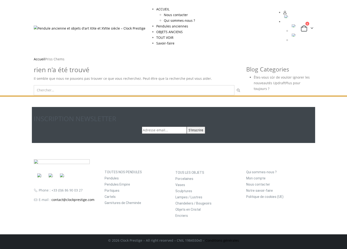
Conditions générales (222, 240)
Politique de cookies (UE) (265, 197)
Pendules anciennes (172, 26)
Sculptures (183, 191)
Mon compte (256, 178)
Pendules (112, 178)
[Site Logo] (89, 28)
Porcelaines (184, 179)
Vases (180, 185)
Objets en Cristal (188, 209)
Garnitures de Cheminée (123, 203)
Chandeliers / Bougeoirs (193, 203)
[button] (271, 28)
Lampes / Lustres (188, 197)
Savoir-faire (165, 43)
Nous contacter (176, 15)
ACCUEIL (162, 9)
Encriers (181, 216)
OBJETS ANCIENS (169, 32)
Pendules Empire (117, 184)
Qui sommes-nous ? (179, 20)
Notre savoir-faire (259, 190)
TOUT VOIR (165, 37)
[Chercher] (238, 90)
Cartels (110, 197)
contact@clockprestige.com (72, 199)
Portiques (112, 190)
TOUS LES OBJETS (189, 172)
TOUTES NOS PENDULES (123, 172)
